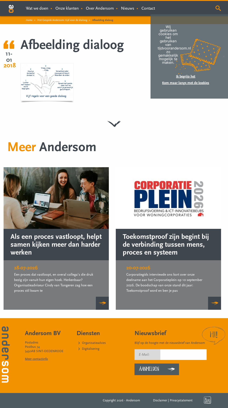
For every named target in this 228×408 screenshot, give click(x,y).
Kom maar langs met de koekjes (185, 82)
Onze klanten (67, 8)
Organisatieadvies (94, 343)
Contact (148, 8)
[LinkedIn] (207, 400)
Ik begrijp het (185, 76)
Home (29, 20)
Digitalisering (90, 349)
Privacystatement (181, 400)
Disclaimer (160, 400)
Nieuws (127, 8)
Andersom (133, 400)
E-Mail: (144, 355)
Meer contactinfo (36, 359)
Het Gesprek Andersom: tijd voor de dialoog (62, 20)
